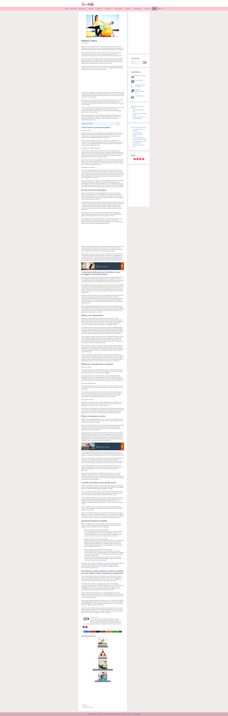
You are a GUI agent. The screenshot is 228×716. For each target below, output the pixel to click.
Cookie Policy (106, 714)
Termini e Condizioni (122, 714)
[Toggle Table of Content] (117, 124)
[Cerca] (145, 62)
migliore (122, 608)
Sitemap (138, 714)
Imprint (134, 714)
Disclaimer (130, 714)
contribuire (108, 600)
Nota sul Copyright (113, 714)
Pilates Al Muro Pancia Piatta (88, 707)
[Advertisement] (125, 3)
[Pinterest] (86, 627)
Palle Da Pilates (86, 706)
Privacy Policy (99, 714)
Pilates (84, 704)
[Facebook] (84, 627)
